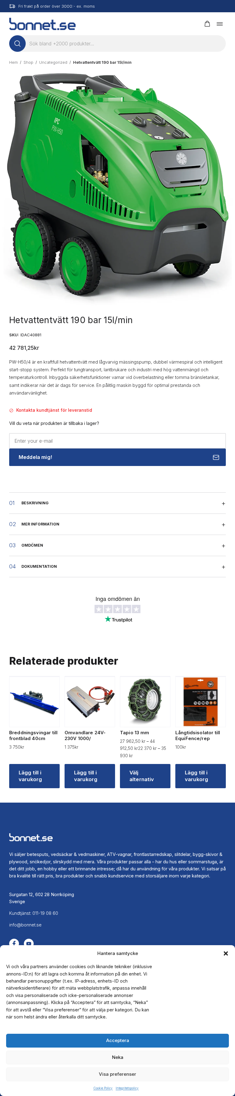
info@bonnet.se (25, 925)
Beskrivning (35, 503)
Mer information (40, 524)
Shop (28, 62)
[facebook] (14, 944)
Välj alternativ (141, 775)
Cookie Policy (103, 1088)
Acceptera (117, 1040)
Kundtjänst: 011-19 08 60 (33, 913)
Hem (13, 62)
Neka (117, 1057)
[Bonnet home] (42, 23)
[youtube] (29, 944)
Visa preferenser (117, 1074)
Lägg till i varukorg (30, 775)
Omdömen (32, 545)
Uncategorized (53, 62)
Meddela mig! (35, 457)
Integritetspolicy (127, 1088)
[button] (226, 953)
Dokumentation (39, 566)
